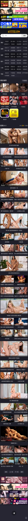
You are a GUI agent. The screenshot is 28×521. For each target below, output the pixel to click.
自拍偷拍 (13, 47)
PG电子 (7, 41)
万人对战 (19, 41)
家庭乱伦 (13, 66)
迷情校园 (7, 69)
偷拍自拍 (13, 54)
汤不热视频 (25, 73)
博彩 (2, 42)
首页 (6, 472)
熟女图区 (19, 63)
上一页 (11, 472)
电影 (2, 55)
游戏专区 (25, 41)
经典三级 (13, 56)
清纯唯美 (13, 63)
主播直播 (19, 50)
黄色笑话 (19, 69)
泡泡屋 (13, 75)
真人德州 (13, 41)
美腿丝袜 (7, 63)
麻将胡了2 (6, 44)
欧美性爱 (25, 54)
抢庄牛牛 (25, 44)
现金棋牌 (19, 44)
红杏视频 (7, 75)
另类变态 (25, 56)
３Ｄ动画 (25, 47)
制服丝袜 (7, 56)
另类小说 (13, 69)
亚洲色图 (13, 60)
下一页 (16, 472)
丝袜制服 (13, 50)
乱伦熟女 (19, 56)
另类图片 (25, 63)
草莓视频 (19, 73)
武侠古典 (25, 66)
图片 (2, 61)
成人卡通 (19, 54)
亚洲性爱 (7, 54)
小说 (2, 68)
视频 (2, 49)
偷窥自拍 (7, 60)
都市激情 (7, 66)
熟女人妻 (7, 50)
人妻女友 (19, 66)
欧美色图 (19, 60)
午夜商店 (13, 73)
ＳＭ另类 (25, 50)
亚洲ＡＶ (7, 47)
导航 (2, 74)
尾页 (22, 472)
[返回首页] (26, 517)
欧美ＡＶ (19, 47)
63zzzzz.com (14, 31)
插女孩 (7, 73)
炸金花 (13, 44)
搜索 (24, 35)
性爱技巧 (25, 69)
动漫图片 (25, 60)
